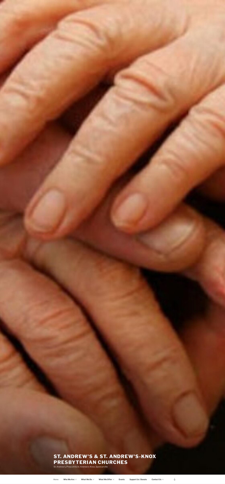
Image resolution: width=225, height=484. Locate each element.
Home (55, 479)
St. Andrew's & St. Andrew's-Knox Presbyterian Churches (105, 459)
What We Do (86, 479)
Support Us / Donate (138, 479)
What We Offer (105, 479)
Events (122, 479)
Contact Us (156, 479)
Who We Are (68, 479)
